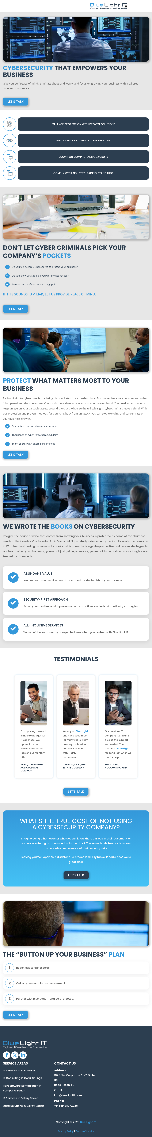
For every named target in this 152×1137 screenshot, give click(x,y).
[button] (125, 6)
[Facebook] (6, 1055)
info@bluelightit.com (68, 1095)
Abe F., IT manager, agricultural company (31, 767)
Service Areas (15, 1063)
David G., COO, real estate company (75, 766)
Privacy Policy (65, 1131)
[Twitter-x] (15, 1055)
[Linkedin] (23, 1055)
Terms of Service (84, 1131)
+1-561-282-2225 (66, 1106)
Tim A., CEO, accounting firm (116, 766)
